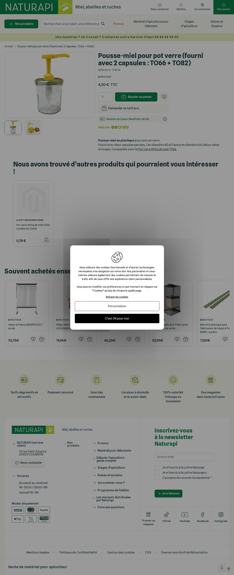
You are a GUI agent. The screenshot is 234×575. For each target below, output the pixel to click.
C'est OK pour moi (117, 318)
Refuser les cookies (117, 296)
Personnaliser (117, 306)
